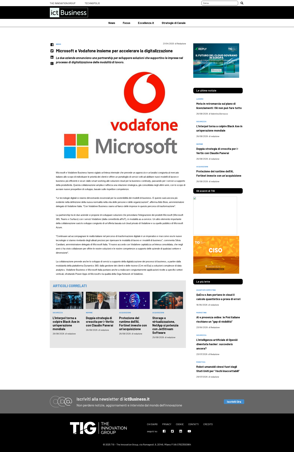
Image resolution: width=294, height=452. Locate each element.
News (111, 23)
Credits (208, 424)
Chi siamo (152, 424)
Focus (126, 23)
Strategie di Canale (174, 23)
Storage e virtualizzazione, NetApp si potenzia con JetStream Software (165, 325)
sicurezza (58, 312)
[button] (242, 3)
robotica (200, 362)
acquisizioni (125, 312)
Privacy (166, 424)
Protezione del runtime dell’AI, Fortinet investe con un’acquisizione (133, 323)
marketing (201, 312)
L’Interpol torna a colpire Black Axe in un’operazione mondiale (66, 323)
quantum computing (206, 290)
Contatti (193, 424)
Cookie (180, 424)
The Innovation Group (62, 3)
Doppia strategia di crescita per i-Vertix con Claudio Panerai (100, 321)
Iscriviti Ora (234, 401)
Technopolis (92, 3)
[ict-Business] (69, 12)
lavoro (199, 99)
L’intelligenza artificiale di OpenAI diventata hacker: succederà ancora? (217, 344)
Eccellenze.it (146, 23)
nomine (89, 312)
